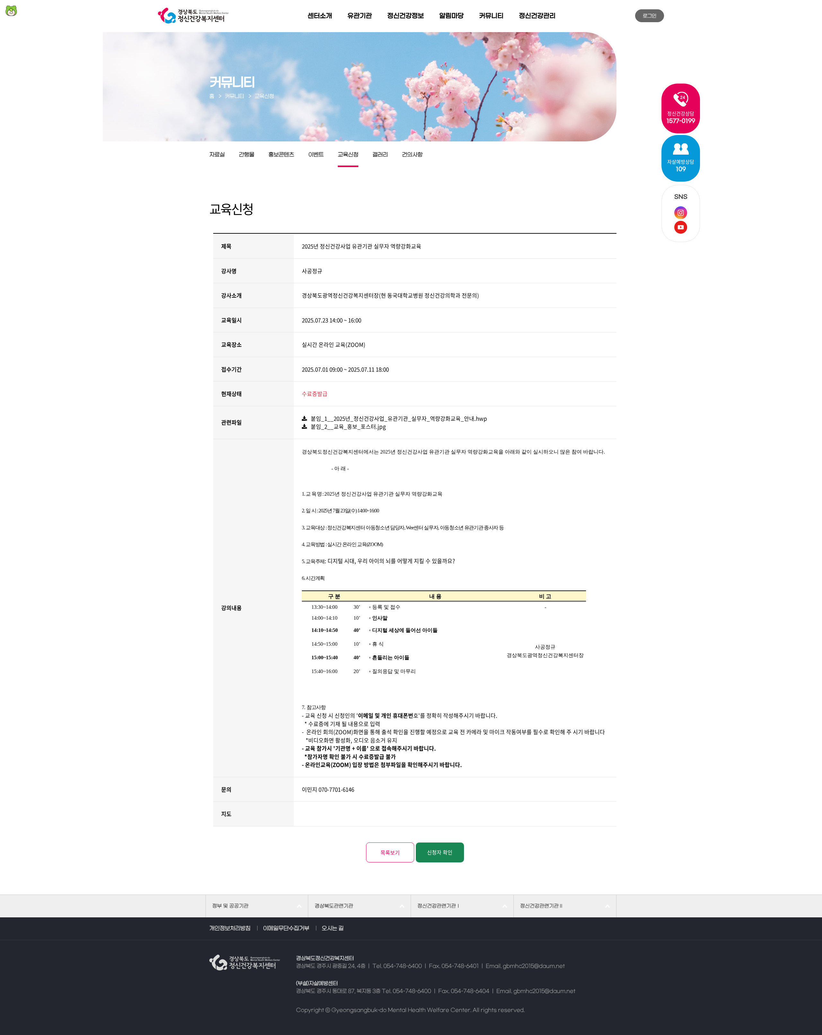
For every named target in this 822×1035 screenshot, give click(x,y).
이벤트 (316, 155)
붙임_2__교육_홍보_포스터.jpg (346, 426)
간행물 (246, 155)
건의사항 (412, 155)
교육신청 (348, 155)
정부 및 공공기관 (230, 906)
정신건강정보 (405, 16)
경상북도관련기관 (334, 906)
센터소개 (320, 16)
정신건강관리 (537, 16)
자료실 (217, 155)
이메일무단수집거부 (286, 928)
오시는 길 (333, 928)
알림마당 (451, 16)
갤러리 (380, 155)
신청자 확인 (439, 852)
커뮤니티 (491, 16)
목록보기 (390, 852)
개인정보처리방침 (229, 928)
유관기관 (359, 16)
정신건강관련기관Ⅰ (439, 906)
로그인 (649, 16)
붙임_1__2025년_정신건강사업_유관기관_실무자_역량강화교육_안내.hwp (397, 418)
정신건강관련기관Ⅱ (542, 906)
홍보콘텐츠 (281, 155)
